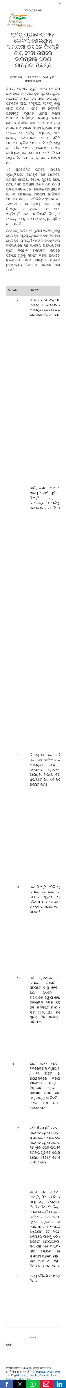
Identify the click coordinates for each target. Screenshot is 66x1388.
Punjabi (40, 1371)
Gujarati (44, 1375)
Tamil (54, 1375)
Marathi (33, 1375)
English (15, 1375)
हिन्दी (24, 1375)
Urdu (50, 1371)
